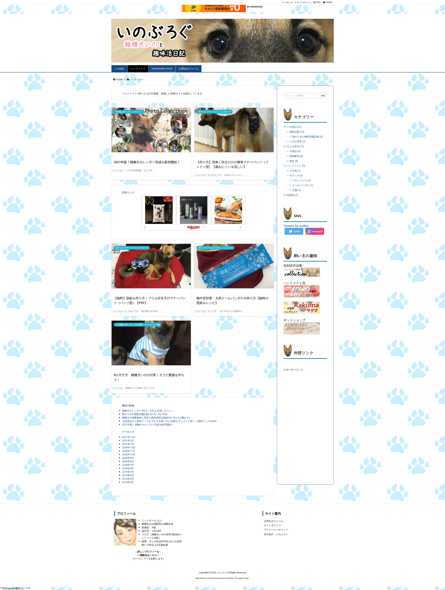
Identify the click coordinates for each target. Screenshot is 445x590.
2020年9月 (128, 457)
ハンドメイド (136, 111)
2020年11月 (128, 451)
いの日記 (119, 324)
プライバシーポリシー (276, 529)
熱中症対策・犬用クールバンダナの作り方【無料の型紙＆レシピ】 (232, 300)
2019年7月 (128, 471)
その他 (118, 111)
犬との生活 (295, 146)
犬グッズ (126, 111)
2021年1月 (128, 444)
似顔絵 (292, 195)
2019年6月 (128, 475)
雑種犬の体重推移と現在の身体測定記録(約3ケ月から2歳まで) (155, 417)
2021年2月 (128, 440)
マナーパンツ (212, 111)
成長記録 (297, 131)
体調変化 (296, 156)
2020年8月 (128, 461)
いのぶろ (289, 2)
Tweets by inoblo (296, 226)
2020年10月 (128, 454)
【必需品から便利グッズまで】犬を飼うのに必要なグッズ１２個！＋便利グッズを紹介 (169, 421)
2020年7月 (128, 464)
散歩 (294, 160)
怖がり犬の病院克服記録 (307, 136)
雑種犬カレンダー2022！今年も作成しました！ (148, 410)
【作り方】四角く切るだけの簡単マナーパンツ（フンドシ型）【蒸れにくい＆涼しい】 (232, 164)
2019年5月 (128, 478)
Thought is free (241, 578)
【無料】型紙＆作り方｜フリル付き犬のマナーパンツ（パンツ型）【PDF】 (150, 300)
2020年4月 (128, 468)
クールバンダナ (213, 247)
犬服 (158, 324)
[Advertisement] (305, 424)
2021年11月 (128, 437)
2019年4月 (128, 482)
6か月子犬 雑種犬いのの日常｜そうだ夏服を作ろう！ (149, 377)
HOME (119, 79)
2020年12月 (128, 447)
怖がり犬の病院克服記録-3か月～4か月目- (145, 414)
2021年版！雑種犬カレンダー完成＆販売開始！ (147, 162)
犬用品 (295, 151)
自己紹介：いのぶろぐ (276, 534)
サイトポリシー (304, 2)
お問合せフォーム (273, 521)
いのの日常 (137, 324)
